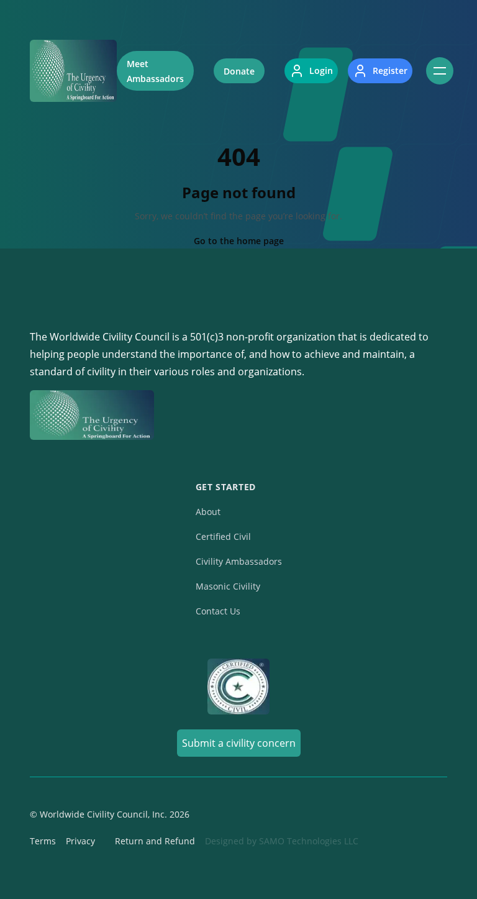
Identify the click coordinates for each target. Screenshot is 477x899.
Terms (43, 841)
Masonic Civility (228, 586)
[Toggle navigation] (439, 70)
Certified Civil (223, 536)
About (208, 512)
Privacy (80, 841)
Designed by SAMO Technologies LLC (281, 841)
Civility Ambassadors (239, 561)
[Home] (73, 71)
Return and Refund (155, 841)
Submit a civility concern (239, 743)
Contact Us (218, 611)
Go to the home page (239, 241)
